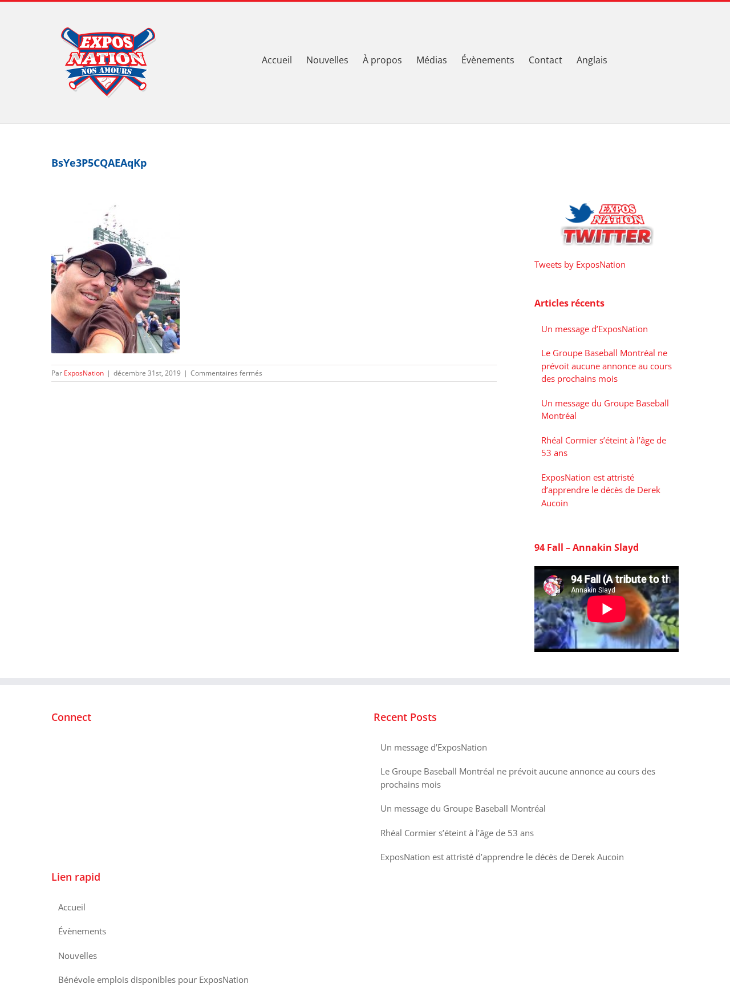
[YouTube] (85, 747)
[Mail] (101, 747)
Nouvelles (77, 955)
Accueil (72, 907)
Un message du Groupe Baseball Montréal (463, 808)
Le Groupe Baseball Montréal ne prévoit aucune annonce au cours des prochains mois (606, 365)
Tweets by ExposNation (580, 264)
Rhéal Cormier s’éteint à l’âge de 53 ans (457, 832)
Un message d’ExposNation (594, 328)
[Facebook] (54, 747)
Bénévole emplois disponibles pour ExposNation (153, 979)
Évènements (82, 931)
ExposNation (84, 373)
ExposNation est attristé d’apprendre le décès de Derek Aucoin (600, 490)
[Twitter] (70, 747)
